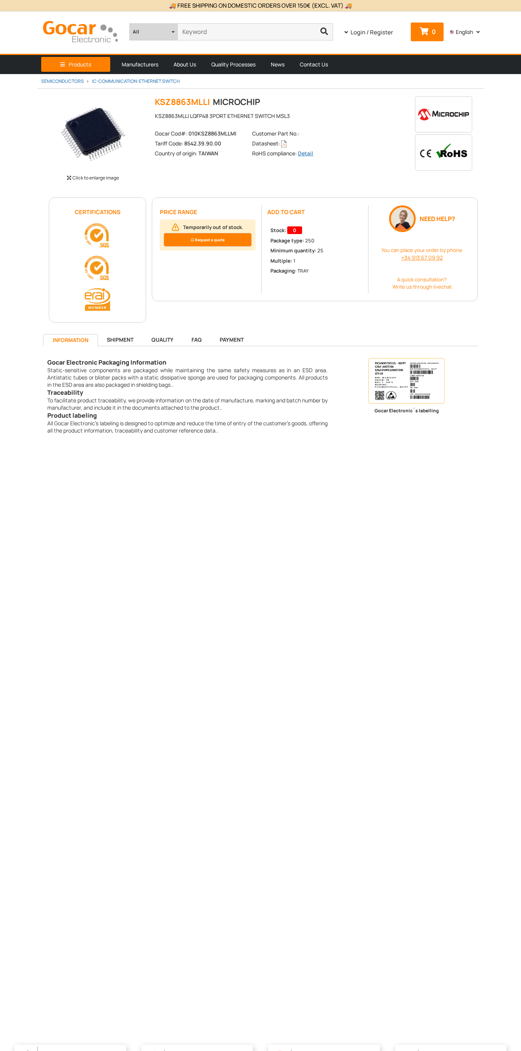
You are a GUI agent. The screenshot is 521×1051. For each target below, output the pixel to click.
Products (80, 64)
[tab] (70, 340)
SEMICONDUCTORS (62, 81)
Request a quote (209, 239)
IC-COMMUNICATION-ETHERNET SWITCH (136, 81)
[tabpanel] (260, 396)
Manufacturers (140, 64)
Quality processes (233, 64)
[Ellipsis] (324, 31)
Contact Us (314, 64)
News (278, 64)
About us (185, 64)
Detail (305, 153)
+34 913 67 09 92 (422, 257)
